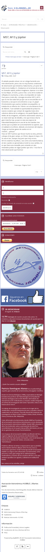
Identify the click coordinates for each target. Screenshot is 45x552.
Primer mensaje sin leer (13, 57)
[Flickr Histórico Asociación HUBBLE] (28, 546)
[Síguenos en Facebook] (17, 546)
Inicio (4, 24)
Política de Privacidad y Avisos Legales (16, 527)
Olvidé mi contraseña (9, 197)
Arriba (41, 472)
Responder (9, 47)
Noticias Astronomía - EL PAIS (13, 517)
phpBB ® (16, 538)
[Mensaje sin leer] (3, 76)
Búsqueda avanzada (29, 52)
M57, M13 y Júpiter (14, 37)
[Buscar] (38, 19)
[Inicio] (22, 8)
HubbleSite (7, 515)
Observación (5, 28)
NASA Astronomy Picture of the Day (15, 512)
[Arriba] (42, 153)
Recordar (5, 200)
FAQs (6, 533)
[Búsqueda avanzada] (42, 19)
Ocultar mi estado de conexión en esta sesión (17, 203)
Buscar (25, 52)
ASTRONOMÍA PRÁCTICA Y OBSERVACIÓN (23, 24)
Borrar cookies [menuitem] (38, 475)
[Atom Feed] (22, 546)
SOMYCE (7, 510)
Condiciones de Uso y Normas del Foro (17, 530)
